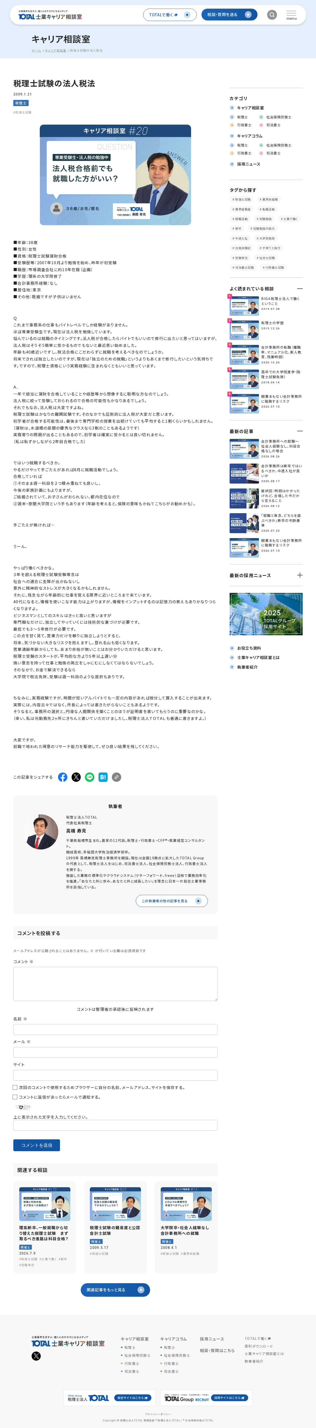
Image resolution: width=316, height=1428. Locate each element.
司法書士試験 (244, 267)
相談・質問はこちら (217, 1350)
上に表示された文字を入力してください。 (50, 1117)
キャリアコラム (173, 1339)
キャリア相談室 (135, 1339)
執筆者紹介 (254, 1361)
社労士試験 (266, 258)
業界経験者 (243, 209)
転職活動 (268, 209)
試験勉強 (265, 219)
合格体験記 (243, 248)
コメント (23, 961)
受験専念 (241, 258)
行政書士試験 (274, 267)
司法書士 (131, 1371)
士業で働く (290, 219)
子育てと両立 (271, 248)
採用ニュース (212, 1339)
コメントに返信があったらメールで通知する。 (60, 1097)
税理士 (130, 1347)
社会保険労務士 (137, 1355)
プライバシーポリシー (158, 1414)
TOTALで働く (256, 1338)
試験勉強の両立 (263, 228)
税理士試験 (243, 199)
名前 (20, 1019)
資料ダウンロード (259, 1346)
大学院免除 (266, 238)
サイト (18, 1064)
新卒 (238, 228)
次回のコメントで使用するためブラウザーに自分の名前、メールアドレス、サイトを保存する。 (102, 1087)
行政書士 (131, 1363)
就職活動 (241, 219)
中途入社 (241, 238)
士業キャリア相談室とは (264, 1353)
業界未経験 (270, 199)
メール (22, 1041)
